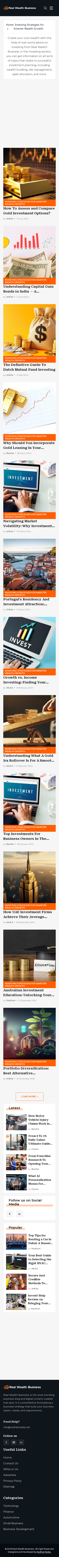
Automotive (11, 1517)
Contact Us (10, 1463)
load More (28, 1096)
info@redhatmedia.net (16, 1427)
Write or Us (10, 1469)
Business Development (18, 1529)
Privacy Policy (12, 1480)
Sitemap (9, 1486)
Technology (11, 1505)
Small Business (13, 1523)
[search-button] (45, 8)
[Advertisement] (29, 113)
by (8, 218)
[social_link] (9, 1213)
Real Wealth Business (23, 1549)
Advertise (9, 1475)
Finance (8, 1511)
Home (10, 24)
